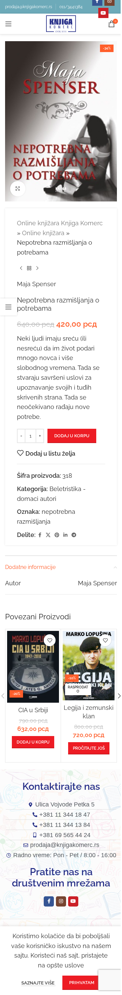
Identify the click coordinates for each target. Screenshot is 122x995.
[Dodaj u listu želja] (50, 640)
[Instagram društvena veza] (61, 901)
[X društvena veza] (48, 535)
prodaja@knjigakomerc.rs (28, 6)
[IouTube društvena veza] (103, 13)
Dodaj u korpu (71, 435)
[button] (33, 742)
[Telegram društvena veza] (73, 535)
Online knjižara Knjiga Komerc (60, 223)
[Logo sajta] (61, 23)
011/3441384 (71, 6)
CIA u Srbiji (33, 710)
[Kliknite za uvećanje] (17, 188)
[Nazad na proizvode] (29, 268)
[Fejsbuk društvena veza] (40, 535)
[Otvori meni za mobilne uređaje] (8, 24)
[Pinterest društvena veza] (57, 535)
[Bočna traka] (8, 306)
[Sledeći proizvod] (37, 268)
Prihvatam (81, 982)
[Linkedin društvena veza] (65, 535)
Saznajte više (38, 982)
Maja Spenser (36, 284)
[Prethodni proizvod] (21, 268)
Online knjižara (43, 232)
